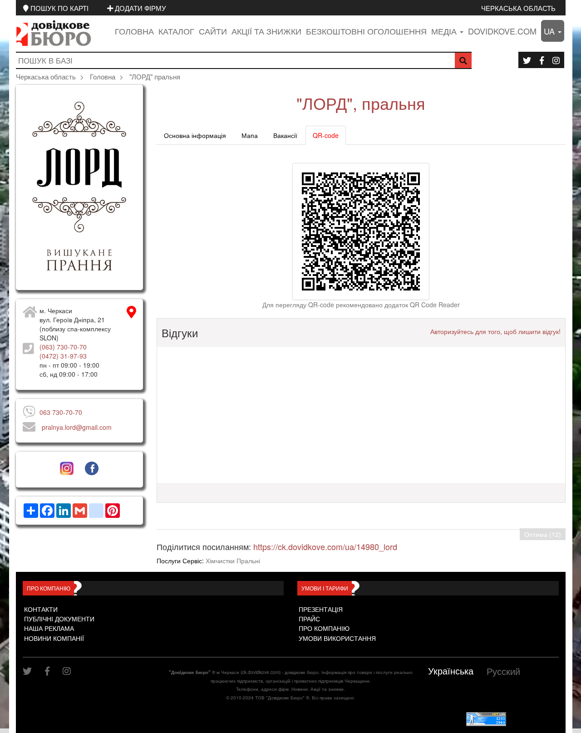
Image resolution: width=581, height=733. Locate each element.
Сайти (213, 31)
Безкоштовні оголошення (366, 31)
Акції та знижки (266, 31)
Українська (450, 670)
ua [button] (550, 31)
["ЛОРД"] (79, 187)
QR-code (326, 135)
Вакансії (285, 135)
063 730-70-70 (60, 412)
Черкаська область (518, 8)
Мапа (249, 135)
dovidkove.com (502, 31)
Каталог (176, 31)
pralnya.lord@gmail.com (77, 427)
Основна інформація (195, 135)
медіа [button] (445, 31)
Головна (134, 31)
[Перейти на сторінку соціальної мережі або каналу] (66, 468)
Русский (503, 671)
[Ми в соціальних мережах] (527, 60)
